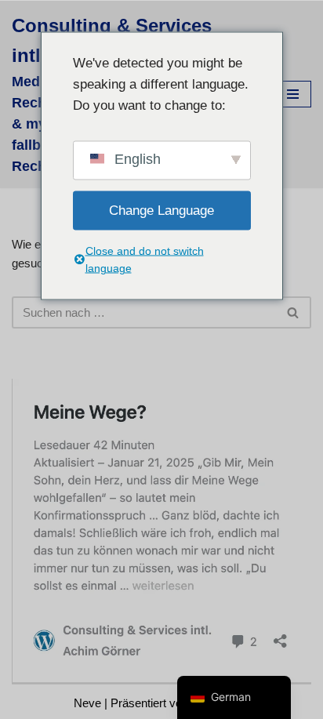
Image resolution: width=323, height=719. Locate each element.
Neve (87, 703)
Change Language (161, 210)
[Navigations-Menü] (292, 94)
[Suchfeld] (293, 312)
